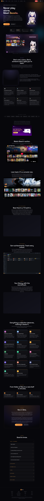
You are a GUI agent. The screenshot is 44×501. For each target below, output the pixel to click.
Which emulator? (18, 494)
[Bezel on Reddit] (40, 1)
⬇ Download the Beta (18, 424)
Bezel (3, 1)
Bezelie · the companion (13, 441)
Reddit (25, 493)
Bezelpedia (19, 492)
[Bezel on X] (38, 1)
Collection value (18, 495)
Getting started (12, 463)
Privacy (32, 493)
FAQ (12, 494)
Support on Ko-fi (26, 424)
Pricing (12, 495)
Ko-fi (25, 495)
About (12, 493)
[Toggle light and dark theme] (42, 1)
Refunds (32, 494)
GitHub (25, 492)
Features (12, 492)
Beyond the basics (12, 476)
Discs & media (12, 473)
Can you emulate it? (19, 493)
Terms (32, 492)
